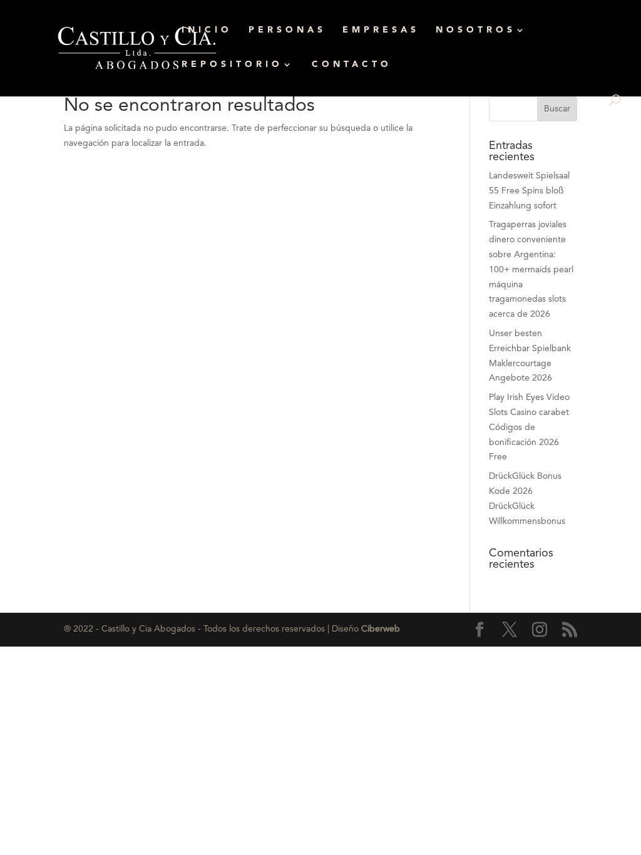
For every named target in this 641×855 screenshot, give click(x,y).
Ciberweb (380, 629)
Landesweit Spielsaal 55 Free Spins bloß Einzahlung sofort (529, 191)
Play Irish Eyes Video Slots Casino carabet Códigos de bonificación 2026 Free (529, 427)
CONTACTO (352, 64)
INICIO (207, 30)
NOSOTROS (476, 30)
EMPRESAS (380, 30)
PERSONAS (287, 30)
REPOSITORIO (232, 64)
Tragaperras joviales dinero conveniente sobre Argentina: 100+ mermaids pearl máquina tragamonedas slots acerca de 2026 (531, 269)
